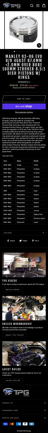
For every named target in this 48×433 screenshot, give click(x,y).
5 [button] (23, 51)
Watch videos (12, 289)
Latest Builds (13, 380)
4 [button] (21, 51)
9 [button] (32, 51)
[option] (24, 30)
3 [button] (19, 51)
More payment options (24, 112)
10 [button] (34, 51)
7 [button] (27, 51)
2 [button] (17, 51)
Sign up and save (10, 418)
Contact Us (7, 403)
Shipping (16, 87)
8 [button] (29, 51)
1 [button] (14, 51)
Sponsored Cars (10, 410)
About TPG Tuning (15, 335)
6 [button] (25, 51)
